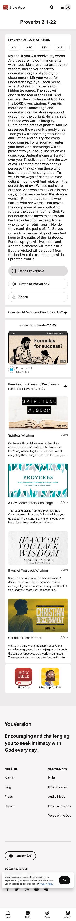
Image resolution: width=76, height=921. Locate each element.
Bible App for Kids (50, 687)
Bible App (24, 687)
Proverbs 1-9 (27, 368)
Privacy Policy (46, 883)
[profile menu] (65, 7)
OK (64, 880)
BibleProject (22, 372)
